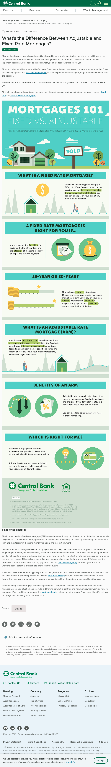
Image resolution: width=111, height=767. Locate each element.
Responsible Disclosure (81, 741)
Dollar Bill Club (65, 700)
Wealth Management (95, 10)
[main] (55, 354)
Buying (18, 608)
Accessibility (58, 741)
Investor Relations (38, 705)
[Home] (55, 674)
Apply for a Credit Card (14, 705)
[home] (44, 3)
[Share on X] (13, 624)
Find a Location (37, 715)
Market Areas (36, 700)
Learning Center (92, 696)
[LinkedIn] (12, 728)
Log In (95, 3)
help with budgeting (67, 562)
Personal (8, 10)
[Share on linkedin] (21, 624)
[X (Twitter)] (26, 728)
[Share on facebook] (4, 624)
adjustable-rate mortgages (23, 95)
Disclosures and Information (25, 637)
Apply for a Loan (11, 700)
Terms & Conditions (36, 741)
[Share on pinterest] (29, 624)
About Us (34, 696)
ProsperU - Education (68, 705)
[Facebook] (19, 728)
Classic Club (63, 696)
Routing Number (38, 710)
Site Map (103, 741)
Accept (100, 760)
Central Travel (91, 705)
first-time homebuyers (36, 72)
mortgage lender (49, 592)
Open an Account (11, 696)
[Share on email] (37, 624)
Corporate (62, 10)
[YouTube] (5, 728)
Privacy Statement (12, 741)
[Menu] (106, 3)
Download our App (12, 715)
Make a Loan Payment (13, 710)
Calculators (90, 700)
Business (34, 10)
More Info (70, 762)
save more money (56, 575)
